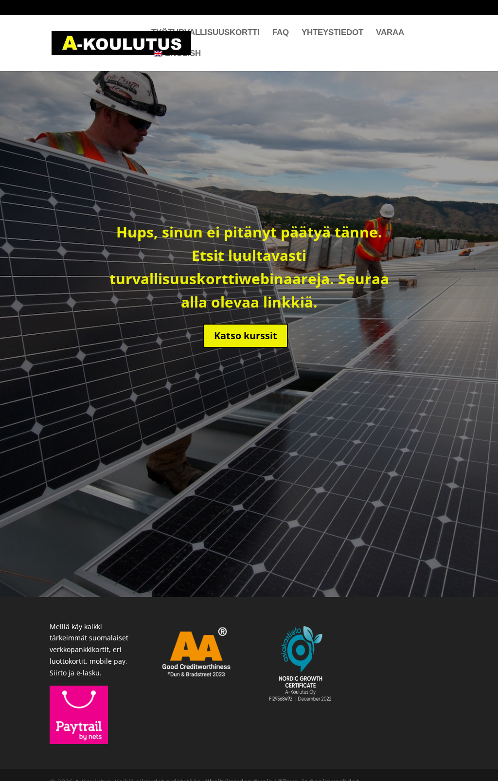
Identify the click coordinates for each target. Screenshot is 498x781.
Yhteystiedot (332, 33)
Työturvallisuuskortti (205, 33)
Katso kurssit (245, 335)
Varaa (390, 33)
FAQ (280, 33)
